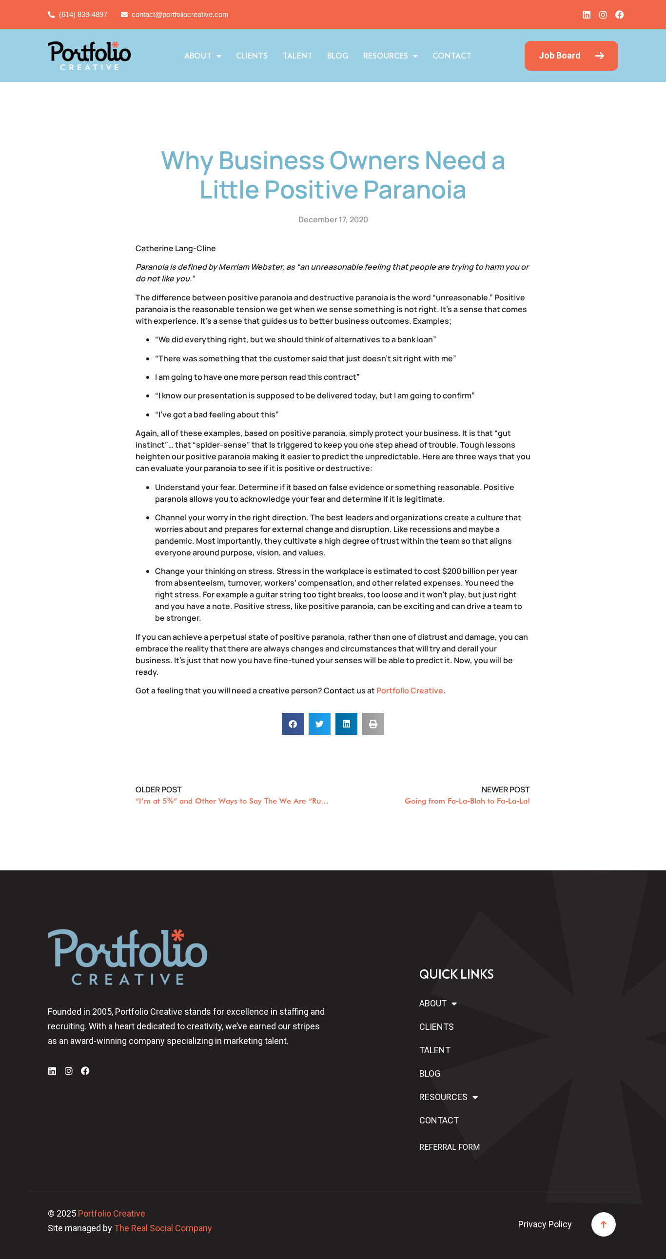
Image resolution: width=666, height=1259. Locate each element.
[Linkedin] (586, 14)
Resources (385, 56)
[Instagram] (603, 14)
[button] (293, 724)
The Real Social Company (163, 1228)
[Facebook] (619, 14)
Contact (451, 56)
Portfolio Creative (409, 690)
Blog (338, 56)
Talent (297, 56)
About (198, 56)
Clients (252, 56)
